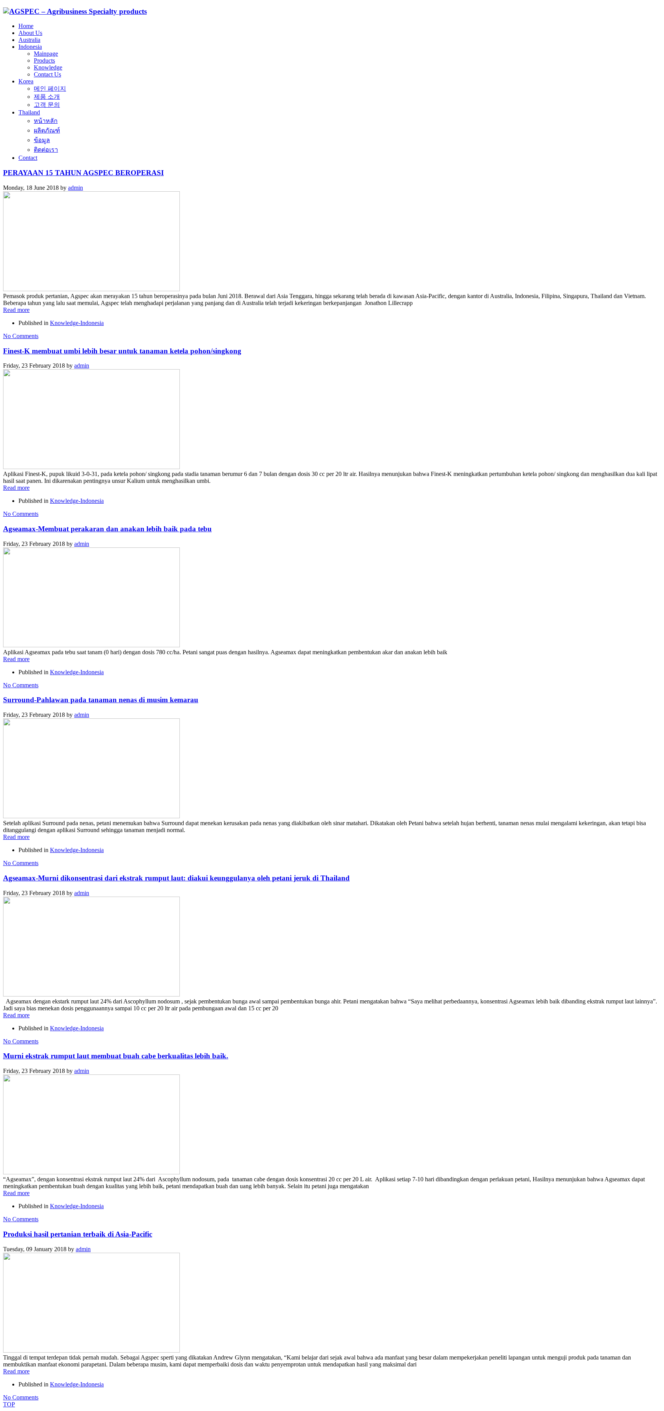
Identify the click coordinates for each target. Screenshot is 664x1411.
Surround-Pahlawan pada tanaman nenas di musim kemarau (100, 700)
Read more (16, 310)
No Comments (20, 336)
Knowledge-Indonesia (77, 323)
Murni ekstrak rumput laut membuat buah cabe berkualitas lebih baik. (115, 1056)
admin (75, 187)
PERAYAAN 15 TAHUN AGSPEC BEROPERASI (83, 173)
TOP (9, 1404)
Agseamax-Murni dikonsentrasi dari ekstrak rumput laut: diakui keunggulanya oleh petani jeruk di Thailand (176, 878)
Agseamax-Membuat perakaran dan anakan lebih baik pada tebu (107, 529)
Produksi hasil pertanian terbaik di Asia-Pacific (77, 1234)
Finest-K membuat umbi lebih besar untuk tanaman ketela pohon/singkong (122, 351)
